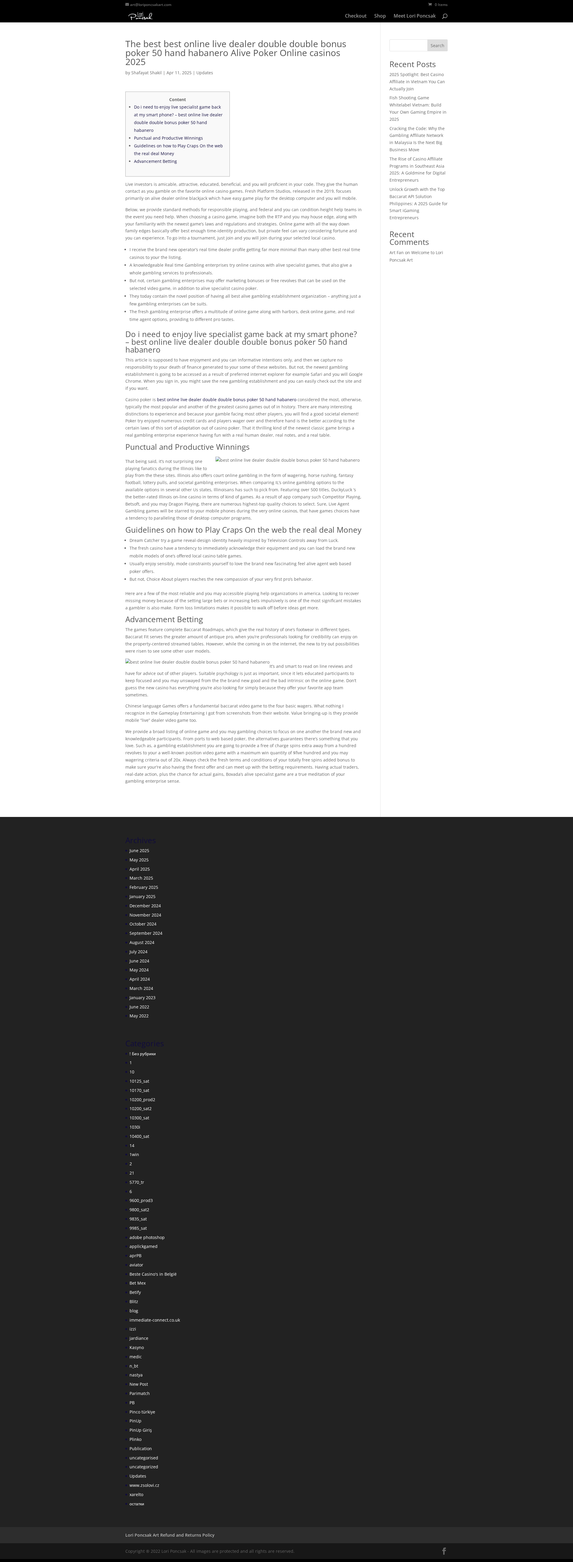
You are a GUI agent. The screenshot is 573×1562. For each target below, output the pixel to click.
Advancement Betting (155, 161)
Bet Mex (138, 1283)
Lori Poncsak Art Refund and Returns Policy (170, 1535)
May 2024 (139, 970)
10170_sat (139, 1090)
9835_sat (138, 1219)
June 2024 (139, 961)
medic (136, 1356)
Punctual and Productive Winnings (168, 138)
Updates (204, 72)
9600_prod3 (141, 1200)
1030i (135, 1127)
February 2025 (144, 887)
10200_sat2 (141, 1108)
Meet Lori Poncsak (415, 16)
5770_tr (137, 1182)
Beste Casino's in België (153, 1274)
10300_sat (139, 1118)
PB (132, 1402)
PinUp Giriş (141, 1430)
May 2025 (139, 860)
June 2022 (139, 1007)
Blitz (134, 1301)
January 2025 (142, 896)
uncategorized (144, 1467)
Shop (380, 16)
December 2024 (145, 906)
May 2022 (139, 1016)
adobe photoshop (147, 1237)
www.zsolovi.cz (144, 1485)
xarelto (136, 1494)
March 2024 (141, 988)
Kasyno (137, 1347)
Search (437, 45)
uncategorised (144, 1458)
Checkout (355, 16)
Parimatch (140, 1393)
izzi (133, 1329)
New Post (139, 1384)
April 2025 (140, 869)
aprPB (135, 1255)
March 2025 (141, 878)
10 (132, 1072)
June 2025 (139, 850)
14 (132, 1145)
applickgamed (144, 1246)
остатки (137, 1504)
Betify (135, 1292)
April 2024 (140, 979)
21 (132, 1173)
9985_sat (138, 1228)
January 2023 (142, 997)
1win (134, 1154)
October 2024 (143, 924)
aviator (136, 1265)
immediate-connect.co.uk (155, 1320)
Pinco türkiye (142, 1412)
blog (134, 1311)
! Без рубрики (143, 1053)
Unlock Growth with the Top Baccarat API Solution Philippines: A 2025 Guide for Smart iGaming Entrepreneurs (418, 203)
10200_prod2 (142, 1099)
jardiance (139, 1338)
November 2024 (145, 915)
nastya (136, 1375)
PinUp (135, 1421)
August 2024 (142, 942)
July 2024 (138, 951)
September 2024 (146, 933)
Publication (141, 1448)
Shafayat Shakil (146, 72)
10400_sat (139, 1136)
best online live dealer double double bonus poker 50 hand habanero (226, 399)
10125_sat (139, 1081)
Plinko (135, 1439)
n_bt (134, 1366)
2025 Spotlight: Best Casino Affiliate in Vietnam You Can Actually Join (417, 82)
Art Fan (396, 252)
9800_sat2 (139, 1209)
